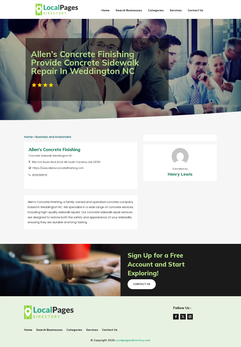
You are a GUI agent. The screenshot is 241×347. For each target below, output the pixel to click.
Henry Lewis (180, 174)
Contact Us (195, 10)
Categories (156, 10)
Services (176, 10)
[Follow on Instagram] (190, 316)
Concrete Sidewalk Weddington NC (50, 155)
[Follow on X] (183, 316)
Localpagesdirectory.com (132, 340)
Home (105, 10)
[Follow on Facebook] (176, 316)
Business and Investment (53, 137)
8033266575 (39, 175)
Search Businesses (129, 10)
